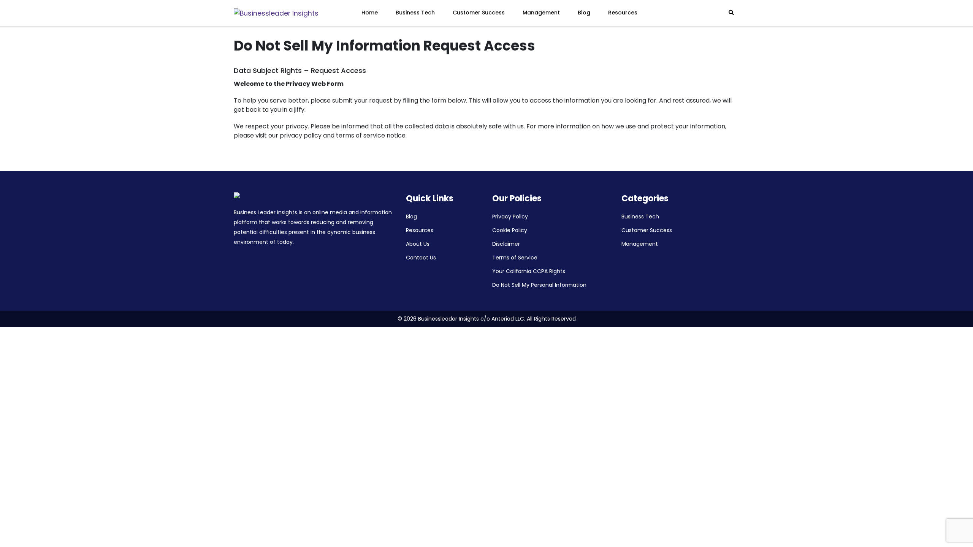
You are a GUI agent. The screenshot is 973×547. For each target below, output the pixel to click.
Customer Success (479, 12)
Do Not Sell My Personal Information (539, 285)
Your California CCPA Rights (528, 271)
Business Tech (415, 12)
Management (541, 12)
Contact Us (421, 257)
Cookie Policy (509, 230)
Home (369, 12)
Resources (622, 12)
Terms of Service (514, 257)
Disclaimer (506, 244)
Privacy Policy (510, 216)
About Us (417, 244)
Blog (584, 12)
